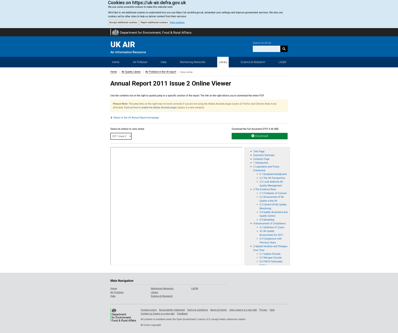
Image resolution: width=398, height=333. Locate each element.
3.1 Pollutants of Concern (273, 193)
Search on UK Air (262, 42)
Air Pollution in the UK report (160, 71)
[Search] (284, 49)
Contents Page (261, 159)
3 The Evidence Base (264, 189)
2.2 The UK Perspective (272, 178)
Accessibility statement (172, 309)
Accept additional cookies (123, 22)
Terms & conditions (197, 309)
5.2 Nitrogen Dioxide (270, 257)
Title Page (258, 151)
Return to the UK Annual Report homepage (136, 117)
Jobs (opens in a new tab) (243, 309)
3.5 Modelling (266, 219)
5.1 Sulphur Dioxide (269, 253)
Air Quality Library (131, 71)
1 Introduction (260, 162)
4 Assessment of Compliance (269, 223)
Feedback (182, 313)
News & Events (218, 309)
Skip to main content (1, 30)
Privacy (263, 309)
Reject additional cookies (154, 22)
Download (261, 136)
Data (163, 62)
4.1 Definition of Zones (271, 227)
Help (272, 309)
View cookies (177, 22)
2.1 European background (273, 174)
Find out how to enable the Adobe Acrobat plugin (150, 107)
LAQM (282, 62)
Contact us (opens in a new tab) (158, 313)
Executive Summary (264, 155)
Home (115, 62)
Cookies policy (149, 309)
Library (223, 62)
